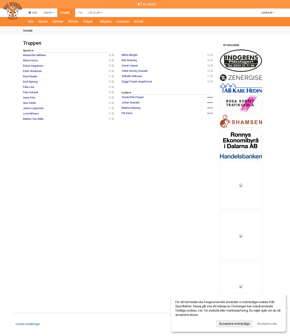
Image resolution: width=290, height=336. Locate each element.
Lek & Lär (94, 12)
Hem (34, 12)
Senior (48, 12)
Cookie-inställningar (27, 324)
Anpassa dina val (186, 323)
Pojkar (65, 12)
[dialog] (228, 313)
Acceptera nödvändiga (234, 323)
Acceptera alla (267, 323)
